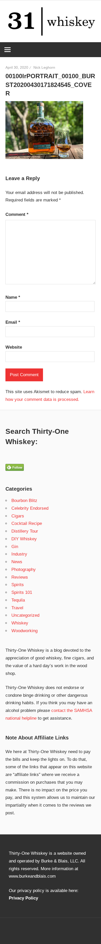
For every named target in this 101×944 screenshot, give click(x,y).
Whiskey (19, 623)
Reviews (19, 577)
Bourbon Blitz (24, 500)
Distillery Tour (24, 531)
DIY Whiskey (24, 538)
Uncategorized (25, 615)
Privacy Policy (23, 898)
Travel (17, 607)
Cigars (17, 516)
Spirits (17, 584)
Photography (23, 569)
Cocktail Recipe (26, 523)
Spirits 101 (21, 592)
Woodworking (24, 630)
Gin (14, 546)
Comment (16, 214)
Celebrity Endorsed (29, 508)
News (16, 561)
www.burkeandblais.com (32, 876)
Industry (19, 554)
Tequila (18, 600)
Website (13, 347)
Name (12, 297)
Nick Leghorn (44, 67)
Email (12, 322)
